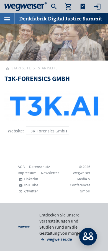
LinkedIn (31, 178)
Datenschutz (39, 166)
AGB (21, 166)
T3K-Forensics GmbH (47, 131)
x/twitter (31, 191)
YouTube (31, 184)
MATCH (88, 236)
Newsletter (50, 172)
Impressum (27, 172)
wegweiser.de (59, 239)
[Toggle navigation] (7, 18)
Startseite (47, 68)
